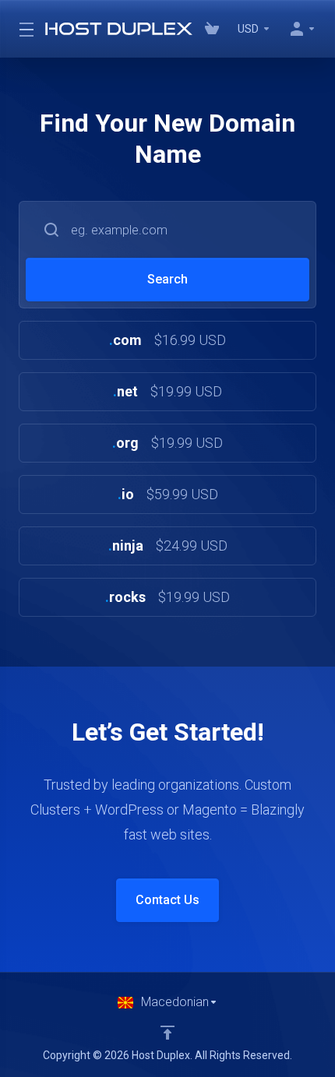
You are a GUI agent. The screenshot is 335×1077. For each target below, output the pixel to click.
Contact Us (167, 899)
